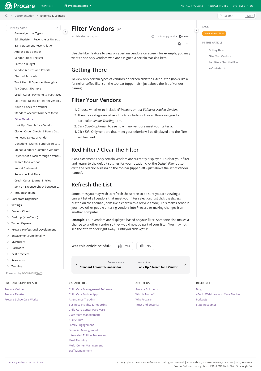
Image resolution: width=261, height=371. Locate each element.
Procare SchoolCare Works (21, 299)
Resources (18, 260)
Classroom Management (84, 315)
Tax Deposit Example (28, 88)
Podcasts (201, 299)
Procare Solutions (146, 289)
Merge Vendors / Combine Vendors (37, 150)
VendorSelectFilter (214, 33)
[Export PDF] (180, 44)
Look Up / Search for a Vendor (34, 125)
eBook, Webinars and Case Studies (218, 294)
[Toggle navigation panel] (65, 31)
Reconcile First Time (27, 174)
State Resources (206, 304)
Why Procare (143, 299)
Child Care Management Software (90, 289)
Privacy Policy (17, 362)
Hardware (17, 248)
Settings (16, 205)
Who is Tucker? (145, 294)
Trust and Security (147, 304)
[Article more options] (187, 44)
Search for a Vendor (27, 162)
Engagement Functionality (28, 235)
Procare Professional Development (33, 229)
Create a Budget (25, 64)
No (149, 246)
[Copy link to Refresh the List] (118, 185)
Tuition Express (21, 223)
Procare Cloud (20, 211)
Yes (127, 246)
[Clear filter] (57, 28)
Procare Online (14, 289)
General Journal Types (29, 33)
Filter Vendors (24, 119)
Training (16, 266)
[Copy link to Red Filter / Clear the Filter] (145, 150)
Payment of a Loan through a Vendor (38, 156)
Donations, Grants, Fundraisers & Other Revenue (38, 143)
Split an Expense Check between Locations (38, 186)
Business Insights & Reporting (88, 304)
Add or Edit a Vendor (28, 51)
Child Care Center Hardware (87, 309)
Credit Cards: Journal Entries (33, 180)
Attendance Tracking (82, 299)
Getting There (216, 50)
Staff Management (80, 350)
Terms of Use (35, 362)
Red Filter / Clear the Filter (223, 62)
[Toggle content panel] (196, 30)
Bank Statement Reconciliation (34, 45)
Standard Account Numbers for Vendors (38, 113)
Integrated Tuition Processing (87, 335)
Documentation (24, 15)
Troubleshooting (25, 193)
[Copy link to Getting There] (113, 70)
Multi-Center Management (86, 345)
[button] (236, 16)
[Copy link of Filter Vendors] (119, 29)
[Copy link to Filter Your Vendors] (127, 101)
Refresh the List (218, 68)
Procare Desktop (15, 294)
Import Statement (26, 168)
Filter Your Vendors (220, 56)
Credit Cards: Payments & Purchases (38, 94)
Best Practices (20, 254)
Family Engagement (81, 325)
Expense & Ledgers (52, 15)
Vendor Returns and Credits (32, 70)
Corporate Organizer (24, 199)
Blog (199, 289)
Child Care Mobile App (83, 294)
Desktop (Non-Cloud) (24, 217)
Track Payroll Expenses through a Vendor (38, 82)
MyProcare (18, 242)
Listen (185, 36)
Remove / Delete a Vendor (31, 137)
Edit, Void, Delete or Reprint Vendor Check (38, 101)
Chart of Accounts (26, 76)
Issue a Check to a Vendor (31, 107)
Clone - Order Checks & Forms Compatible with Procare (38, 131)
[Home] (29, 5)
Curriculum (76, 320)
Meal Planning (78, 340)
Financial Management (83, 330)
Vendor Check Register (29, 58)
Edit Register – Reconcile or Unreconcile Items (38, 39)
